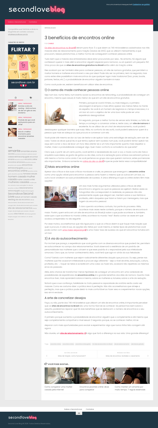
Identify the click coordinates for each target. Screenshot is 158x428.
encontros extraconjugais (20, 166)
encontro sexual (27, 168)
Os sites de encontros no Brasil (59, 47)
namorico (13, 185)
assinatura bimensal (21, 154)
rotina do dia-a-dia (92, 161)
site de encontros (23, 199)
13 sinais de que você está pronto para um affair (26, 122)
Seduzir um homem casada (26, 197)
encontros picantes (17, 174)
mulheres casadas (18, 182)
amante (14, 151)
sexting (11, 199)
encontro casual (19, 159)
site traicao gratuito (137, 344)
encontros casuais (30, 162)
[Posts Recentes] (15, 98)
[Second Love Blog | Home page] (36, 9)
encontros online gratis (83, 344)
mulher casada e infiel (26, 179)
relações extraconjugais (27, 191)
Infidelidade (50, 28)
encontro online (56, 344)
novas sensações (21, 185)
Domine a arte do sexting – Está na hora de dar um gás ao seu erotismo (27, 109)
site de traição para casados (20, 211)
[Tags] (30, 98)
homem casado (17, 176)
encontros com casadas (15, 165)
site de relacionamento (121, 344)
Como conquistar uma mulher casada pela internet (58, 388)
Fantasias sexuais (30, 174)
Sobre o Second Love (17, 22)
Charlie (51, 43)
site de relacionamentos (20, 208)
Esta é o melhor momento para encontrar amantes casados (26, 135)
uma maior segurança (73, 230)
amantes (25, 151)
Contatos (33, 22)
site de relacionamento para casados (27, 205)
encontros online (68, 344)
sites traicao (19, 214)
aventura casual (32, 154)
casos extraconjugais (18, 156)
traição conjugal (12, 216)
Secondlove (15, 193)
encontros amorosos (16, 162)
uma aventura (22, 216)
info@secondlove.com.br (18, 34)
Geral (20, 103)
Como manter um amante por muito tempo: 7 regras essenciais (130, 388)
